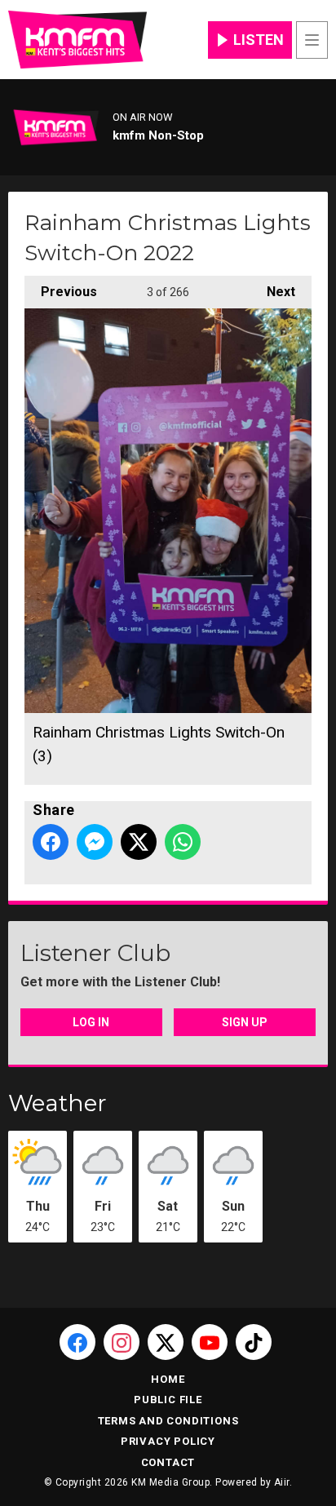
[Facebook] (77, 1342)
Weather (57, 1103)
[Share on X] (139, 842)
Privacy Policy (168, 1441)
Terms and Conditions (168, 1421)
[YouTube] (210, 1342)
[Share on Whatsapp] (183, 842)
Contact (168, 1462)
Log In (91, 1022)
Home (167, 1379)
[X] (165, 1342)
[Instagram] (121, 1342)
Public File (168, 1399)
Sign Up (244, 1022)
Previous (60, 291)
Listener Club (95, 953)
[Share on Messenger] (95, 842)
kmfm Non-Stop (158, 135)
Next (272, 291)
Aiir (282, 1482)
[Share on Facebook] (51, 842)
